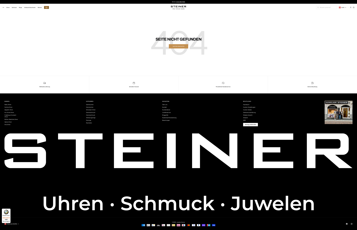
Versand (245, 117)
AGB (244, 120)
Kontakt (164, 107)
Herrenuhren (89, 107)
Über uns (164, 104)
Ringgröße (165, 115)
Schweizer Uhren (90, 109)
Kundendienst (166, 109)
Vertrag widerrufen (250, 124)
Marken (40, 7)
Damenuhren (90, 104)
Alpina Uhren (8, 122)
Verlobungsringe (90, 117)
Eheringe (88, 120)
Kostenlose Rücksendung (169, 117)
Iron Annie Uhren (9, 112)
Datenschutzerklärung (249, 112)
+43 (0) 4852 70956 (180, 2)
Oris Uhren (7, 124)
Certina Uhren (8, 107)
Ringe (20, 7)
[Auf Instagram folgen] (352, 224)
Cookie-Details (247, 109)
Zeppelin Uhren (8, 109)
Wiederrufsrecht (247, 115)
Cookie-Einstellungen (249, 107)
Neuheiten (89, 123)
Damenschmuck (90, 112)
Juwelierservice (166, 112)
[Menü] (9, 210)
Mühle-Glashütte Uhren (11, 119)
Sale (46, 7)
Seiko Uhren (7, 104)
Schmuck (14, 7)
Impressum (246, 104)
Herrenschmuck (90, 115)
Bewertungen (166, 120)
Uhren (8, 7)
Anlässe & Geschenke (30, 7)
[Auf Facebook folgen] (347, 224)
